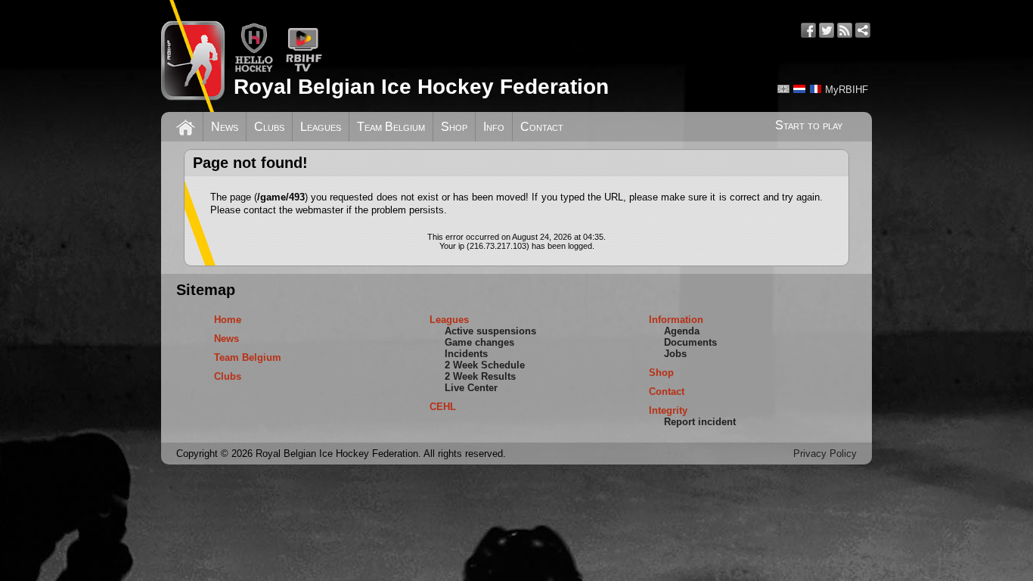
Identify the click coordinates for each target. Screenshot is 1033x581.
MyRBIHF (846, 89)
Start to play (808, 125)
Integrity (668, 410)
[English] (783, 89)
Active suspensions (490, 331)
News (224, 126)
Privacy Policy (825, 453)
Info (493, 126)
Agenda (682, 331)
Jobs (675, 353)
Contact (541, 126)
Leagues (320, 126)
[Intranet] (862, 30)
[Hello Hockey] (253, 69)
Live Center (471, 387)
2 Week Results (480, 376)
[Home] (186, 125)
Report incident (700, 421)
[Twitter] (826, 30)
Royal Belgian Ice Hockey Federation (421, 86)
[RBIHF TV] (303, 69)
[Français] (815, 89)
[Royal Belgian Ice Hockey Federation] (193, 56)
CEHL (443, 406)
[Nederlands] (799, 89)
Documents (690, 342)
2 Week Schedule (485, 365)
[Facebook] (808, 30)
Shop (454, 126)
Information (676, 319)
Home (227, 319)
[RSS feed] (844, 30)
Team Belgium (391, 126)
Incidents (466, 353)
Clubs (269, 126)
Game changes (479, 342)
